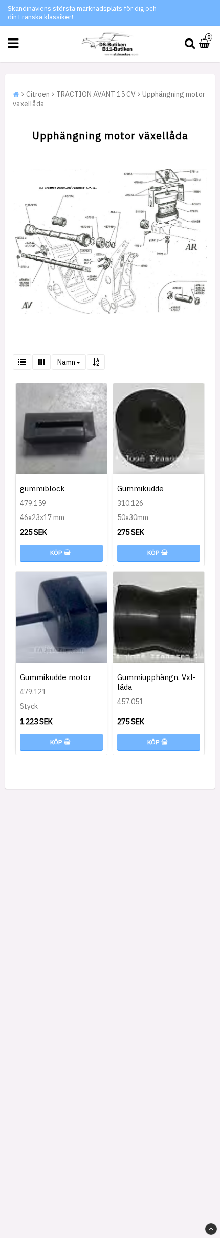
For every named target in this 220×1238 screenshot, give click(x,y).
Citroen (38, 94)
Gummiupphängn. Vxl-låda (156, 682)
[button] (205, 43)
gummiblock (42, 488)
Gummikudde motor (55, 677)
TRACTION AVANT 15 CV (96, 94)
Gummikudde (140, 488)
